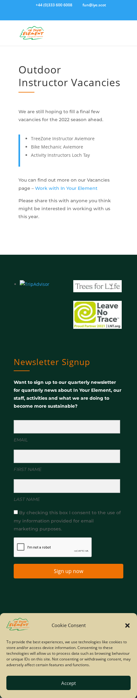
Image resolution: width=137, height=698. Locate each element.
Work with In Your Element (66, 188)
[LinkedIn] (67, 16)
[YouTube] (76, 16)
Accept (68, 683)
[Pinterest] (85, 16)
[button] (127, 625)
